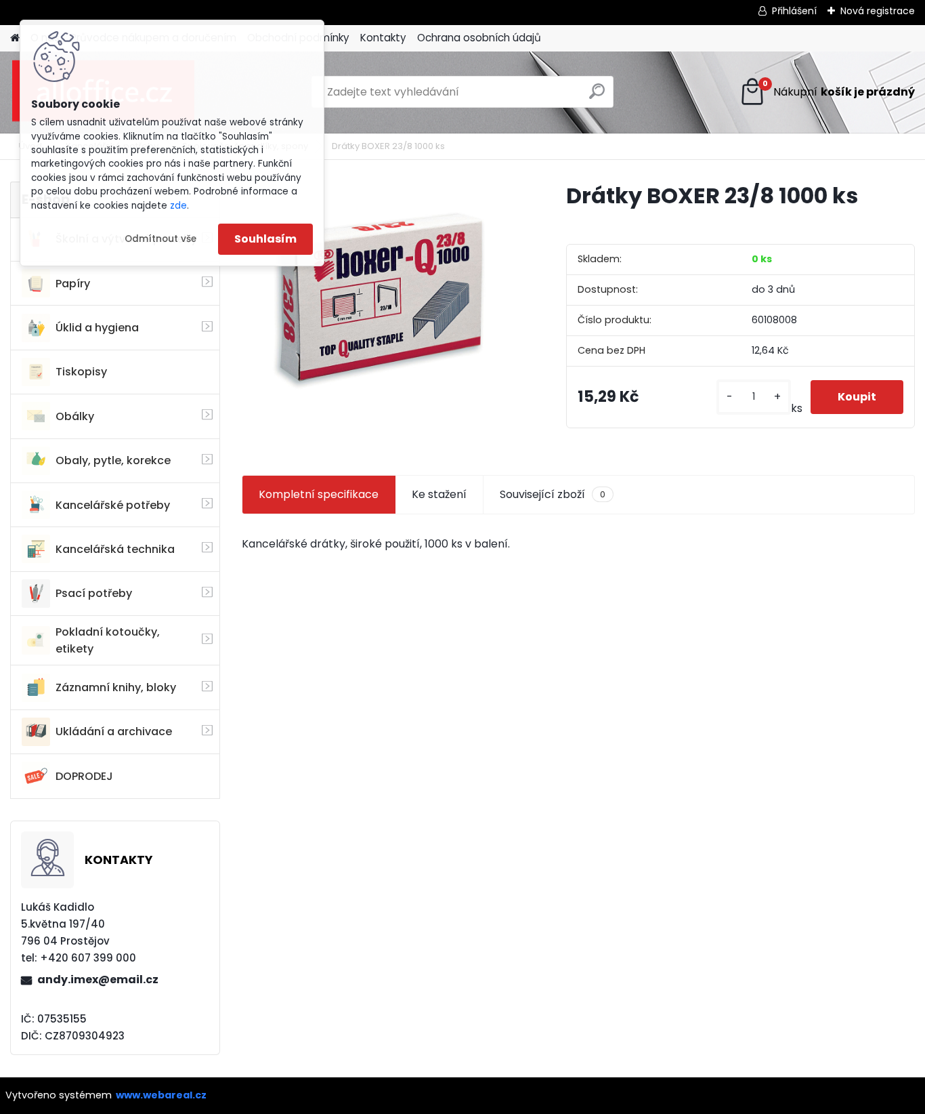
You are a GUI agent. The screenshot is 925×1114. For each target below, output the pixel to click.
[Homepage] (15, 38)
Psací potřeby (94, 593)
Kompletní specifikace (319, 494)
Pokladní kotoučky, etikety (108, 640)
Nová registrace (877, 11)
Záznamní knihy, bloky (116, 687)
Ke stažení (439, 494)
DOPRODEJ (84, 776)
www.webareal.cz (161, 1095)
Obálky (75, 416)
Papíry (73, 283)
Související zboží (552, 494)
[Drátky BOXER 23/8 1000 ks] (382, 296)
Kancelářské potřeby (113, 505)
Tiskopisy (81, 371)
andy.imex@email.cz (97, 979)
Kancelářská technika (115, 549)
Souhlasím (265, 239)
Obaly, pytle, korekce (113, 460)
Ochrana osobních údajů (479, 37)
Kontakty (383, 37)
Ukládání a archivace (114, 731)
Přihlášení (794, 11)
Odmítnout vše (160, 238)
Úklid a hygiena (97, 327)
